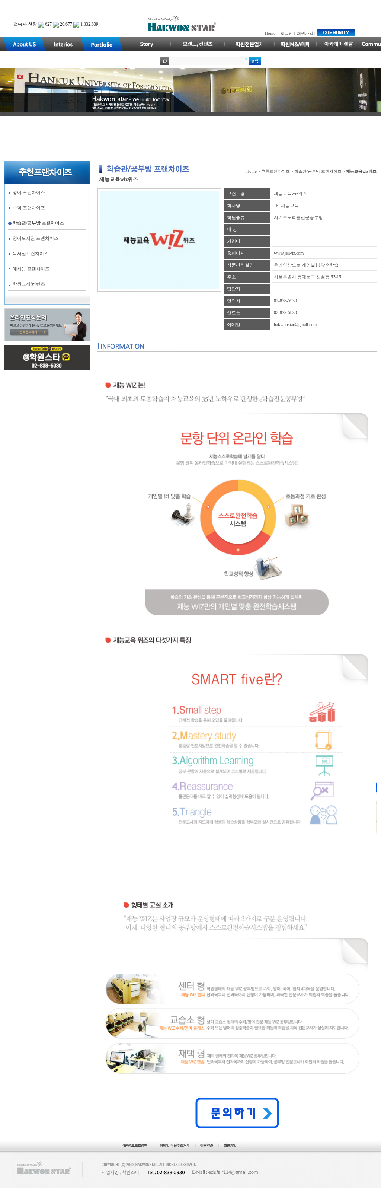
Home (270, 33)
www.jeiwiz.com (289, 253)
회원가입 (305, 33)
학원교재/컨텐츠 (29, 284)
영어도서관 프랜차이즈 (35, 238)
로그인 (287, 33)
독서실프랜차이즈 (30, 253)
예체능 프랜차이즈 (31, 268)
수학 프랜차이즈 (29, 207)
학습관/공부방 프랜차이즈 (38, 223)
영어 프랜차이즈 (29, 192)
